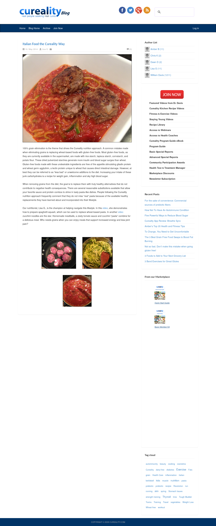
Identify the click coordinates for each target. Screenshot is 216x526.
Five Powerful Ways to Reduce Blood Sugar (166, 215)
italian (181, 475)
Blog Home (34, 28)
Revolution (178, 486)
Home (22, 28)
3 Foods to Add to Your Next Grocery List (165, 255)
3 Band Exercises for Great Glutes (162, 261)
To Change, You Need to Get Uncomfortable (167, 231)
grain (148, 475)
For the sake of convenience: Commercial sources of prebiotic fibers (165, 202)
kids (158, 480)
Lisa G (45, 49)
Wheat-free (151, 507)
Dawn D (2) (156, 62)
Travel (165, 502)
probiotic (159, 486)
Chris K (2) (156, 55)
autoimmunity (152, 463)
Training (157, 502)
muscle (165, 480)
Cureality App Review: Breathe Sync (163, 220)
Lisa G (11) (156, 68)
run (186, 486)
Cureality (150, 469)
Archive (46, 28)
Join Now (58, 28)
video (105, 208)
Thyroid (167, 496)
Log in (196, 28)
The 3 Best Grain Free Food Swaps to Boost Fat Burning (169, 239)
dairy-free (160, 469)
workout (161, 507)
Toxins (148, 502)
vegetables (175, 502)
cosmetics (181, 463)
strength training (153, 496)
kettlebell (150, 480)
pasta (184, 480)
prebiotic (149, 486)
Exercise (181, 469)
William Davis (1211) (161, 75)
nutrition (175, 480)
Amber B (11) (157, 49)
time (175, 496)
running (149, 491)
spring (163, 491)
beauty (163, 463)
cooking (171, 463)
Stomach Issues (175, 491)
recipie (168, 486)
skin (157, 491)
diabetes (170, 469)
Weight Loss (188, 502)
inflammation (171, 475)
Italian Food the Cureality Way (44, 44)
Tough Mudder (185, 496)
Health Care (157, 475)
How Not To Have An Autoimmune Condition (167, 210)
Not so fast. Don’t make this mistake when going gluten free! (169, 248)
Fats (190, 469)
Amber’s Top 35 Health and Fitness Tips (165, 226)
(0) (130, 49)
